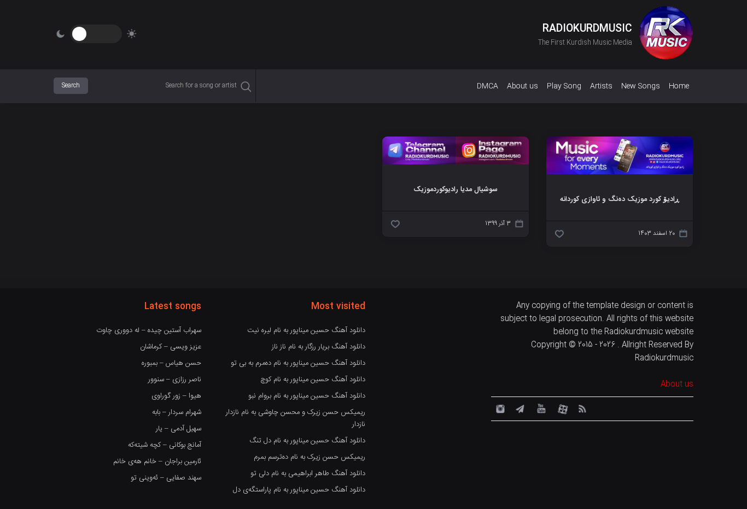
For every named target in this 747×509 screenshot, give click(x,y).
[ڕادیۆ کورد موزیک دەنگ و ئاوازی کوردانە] (619, 172)
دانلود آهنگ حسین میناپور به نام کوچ (312, 380)
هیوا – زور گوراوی (176, 396)
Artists (601, 86)
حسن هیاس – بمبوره (171, 363)
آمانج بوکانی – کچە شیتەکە (164, 445)
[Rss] (582, 408)
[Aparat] (561, 408)
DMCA (487, 86)
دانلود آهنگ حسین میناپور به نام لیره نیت (306, 330)
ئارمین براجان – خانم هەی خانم (157, 461)
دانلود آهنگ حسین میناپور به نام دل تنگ (307, 441)
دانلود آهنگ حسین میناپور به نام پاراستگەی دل (299, 490)
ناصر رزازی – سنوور (174, 380)
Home (679, 86)
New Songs (640, 86)
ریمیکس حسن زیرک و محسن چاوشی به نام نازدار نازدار (295, 418)
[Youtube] (540, 408)
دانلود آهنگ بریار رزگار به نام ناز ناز (318, 347)
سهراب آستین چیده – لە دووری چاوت (148, 330)
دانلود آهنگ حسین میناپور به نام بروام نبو (306, 396)
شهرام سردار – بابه (176, 412)
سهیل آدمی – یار (178, 429)
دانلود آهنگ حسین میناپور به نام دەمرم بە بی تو (298, 363)
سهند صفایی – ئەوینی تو (166, 478)
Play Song (564, 86)
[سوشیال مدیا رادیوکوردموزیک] (455, 162)
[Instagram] (498, 408)
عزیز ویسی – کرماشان (170, 347)
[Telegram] (519, 408)
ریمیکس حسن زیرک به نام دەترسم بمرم (309, 457)
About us (522, 86)
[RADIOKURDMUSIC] (666, 34)
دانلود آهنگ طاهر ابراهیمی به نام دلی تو (307, 473)
